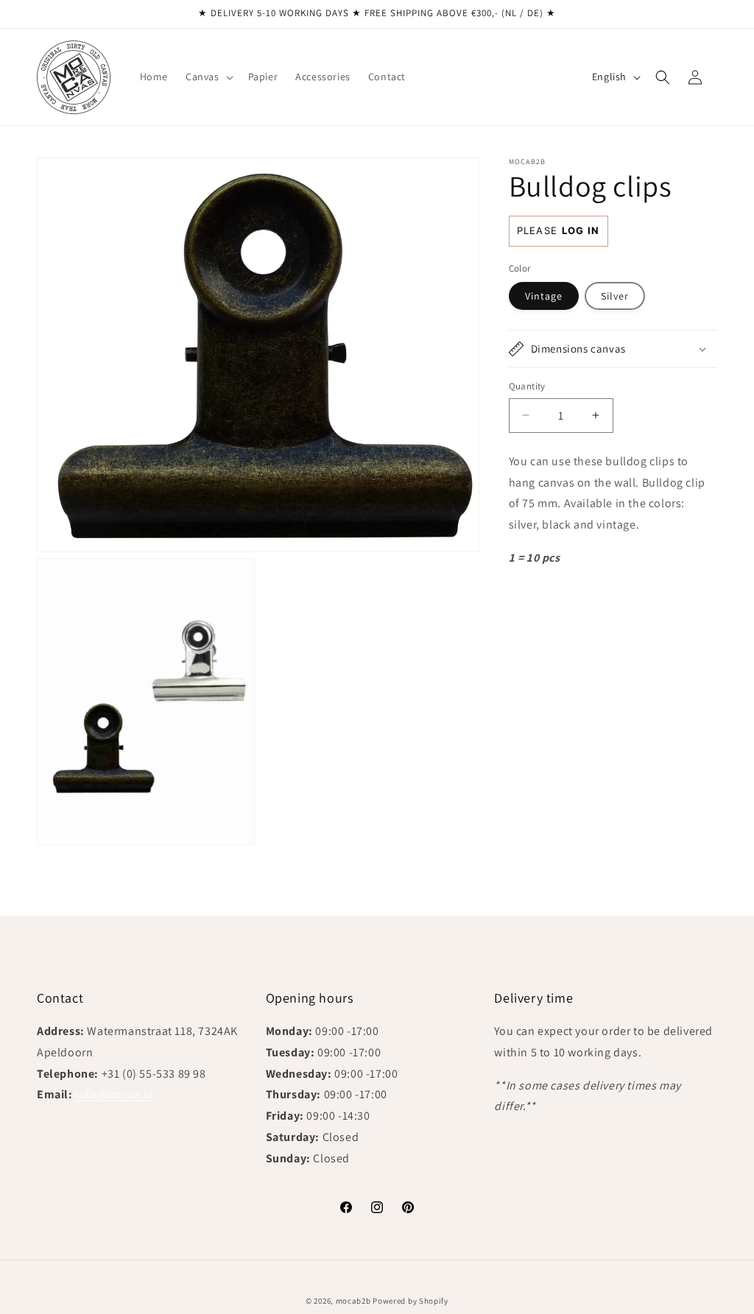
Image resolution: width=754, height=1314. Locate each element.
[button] (208, 76)
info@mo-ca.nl (114, 1094)
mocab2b (353, 1301)
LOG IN (581, 230)
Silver (615, 296)
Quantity (527, 386)
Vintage (544, 296)
